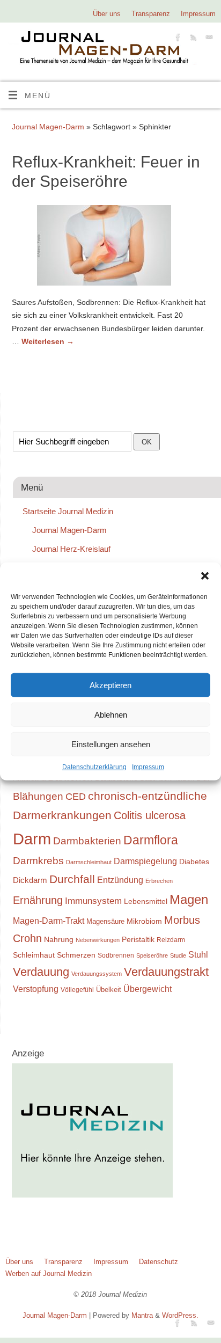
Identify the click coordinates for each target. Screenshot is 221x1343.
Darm (32, 839)
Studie (178, 955)
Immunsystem (93, 901)
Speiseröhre (152, 955)
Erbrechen (159, 881)
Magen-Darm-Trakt (48, 920)
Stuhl (198, 954)
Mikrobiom (144, 921)
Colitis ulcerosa (150, 815)
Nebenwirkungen (98, 940)
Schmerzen (76, 955)
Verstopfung (35, 989)
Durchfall (72, 879)
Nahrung (58, 939)
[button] (205, 576)
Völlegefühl (77, 990)
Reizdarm (171, 940)
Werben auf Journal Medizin (48, 1273)
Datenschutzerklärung (94, 767)
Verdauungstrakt (166, 972)
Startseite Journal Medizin (68, 511)
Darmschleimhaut (89, 862)
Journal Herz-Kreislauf (71, 548)
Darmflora (150, 840)
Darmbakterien (87, 840)
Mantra (142, 1315)
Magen (189, 899)
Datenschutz (158, 1262)
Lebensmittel (145, 901)
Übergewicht (147, 989)
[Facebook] (177, 39)
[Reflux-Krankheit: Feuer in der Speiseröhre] (110, 247)
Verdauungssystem (96, 973)
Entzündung (120, 880)
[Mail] (208, 39)
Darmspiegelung (145, 861)
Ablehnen (110, 714)
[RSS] (192, 39)
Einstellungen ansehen (110, 743)
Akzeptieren (110, 684)
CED (75, 796)
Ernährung (38, 900)
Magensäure (105, 921)
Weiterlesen (47, 341)
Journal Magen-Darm (48, 126)
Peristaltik (138, 940)
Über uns (107, 14)
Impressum (148, 767)
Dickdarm (30, 880)
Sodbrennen (116, 955)
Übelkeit (108, 990)
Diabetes (194, 861)
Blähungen (38, 796)
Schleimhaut (34, 955)
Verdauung (41, 972)
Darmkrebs (38, 860)
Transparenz (150, 14)
